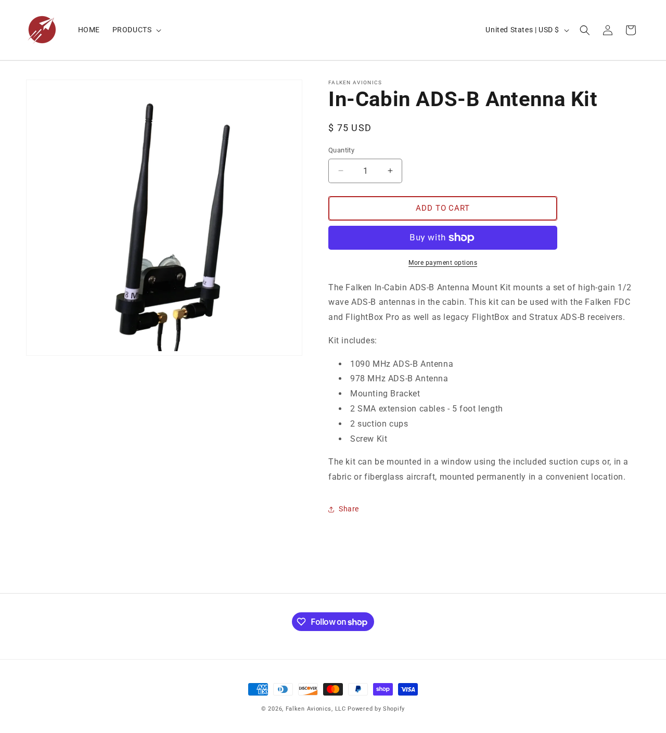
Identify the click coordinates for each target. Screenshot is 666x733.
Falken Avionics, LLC (316, 708)
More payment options (442, 262)
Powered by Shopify (376, 708)
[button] (135, 30)
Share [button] (349, 509)
